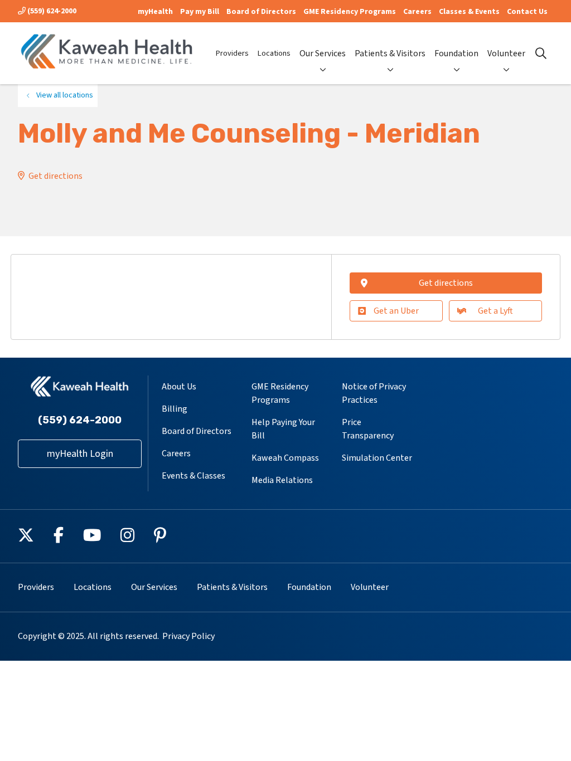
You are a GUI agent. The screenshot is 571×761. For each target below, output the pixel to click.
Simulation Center (377, 458)
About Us (179, 386)
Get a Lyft (495, 311)
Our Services (322, 53)
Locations (274, 53)
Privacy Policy (188, 636)
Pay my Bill (199, 11)
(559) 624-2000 (51, 11)
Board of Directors (261, 11)
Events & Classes (193, 476)
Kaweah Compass (285, 458)
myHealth (155, 11)
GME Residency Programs (349, 11)
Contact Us (527, 11)
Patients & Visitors (390, 53)
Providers (232, 53)
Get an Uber (396, 311)
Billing (174, 409)
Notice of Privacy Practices (374, 393)
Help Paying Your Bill (283, 429)
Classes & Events (469, 11)
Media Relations (282, 480)
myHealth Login (80, 454)
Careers (417, 11)
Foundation (456, 53)
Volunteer (506, 53)
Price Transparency (368, 429)
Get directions (55, 176)
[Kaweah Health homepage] (107, 53)
